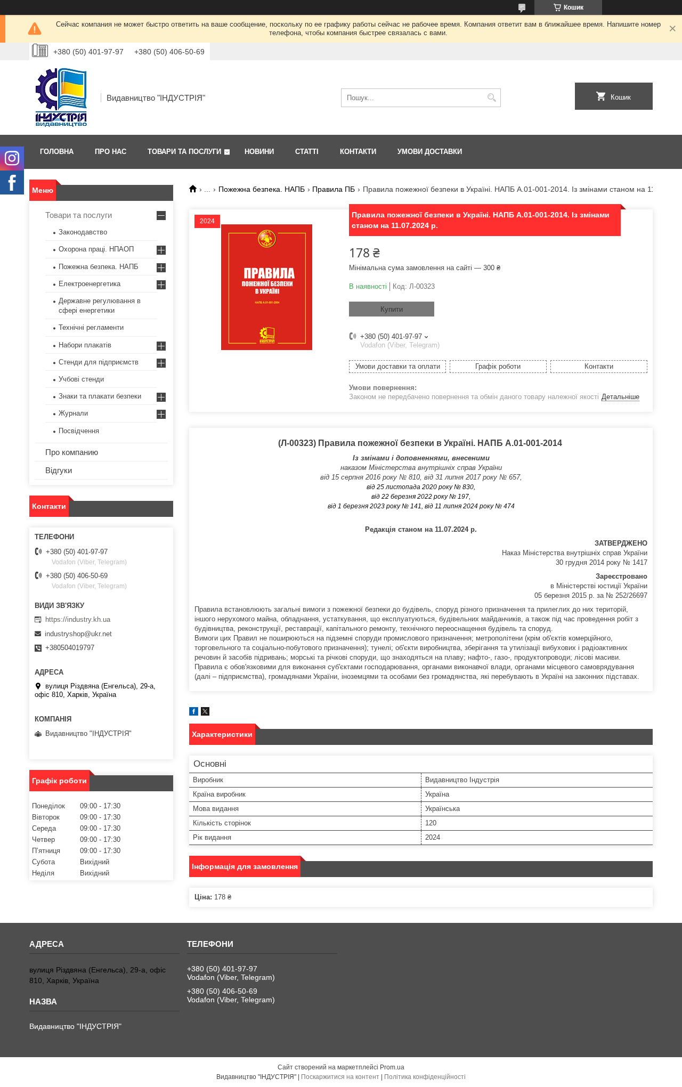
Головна (57, 152)
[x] (205, 713)
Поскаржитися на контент (340, 1077)
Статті (307, 152)
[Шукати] (491, 97)
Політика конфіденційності (425, 1077)
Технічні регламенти (91, 327)
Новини (259, 152)
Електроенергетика (89, 284)
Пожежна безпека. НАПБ (261, 189)
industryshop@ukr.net (78, 634)
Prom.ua (392, 1067)
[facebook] (193, 713)
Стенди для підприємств (99, 362)
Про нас (110, 152)
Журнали (73, 413)
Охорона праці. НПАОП (96, 249)
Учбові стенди (81, 379)
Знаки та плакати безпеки (100, 396)
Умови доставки (429, 152)
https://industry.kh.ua (77, 619)
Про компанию (71, 452)
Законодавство (83, 232)
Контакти (358, 152)
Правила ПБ (333, 189)
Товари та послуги (184, 152)
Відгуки (58, 470)
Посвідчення (79, 431)
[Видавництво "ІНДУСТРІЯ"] (61, 97)
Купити (391, 309)
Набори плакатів (85, 345)
